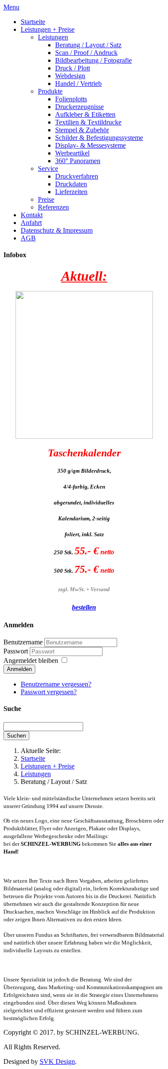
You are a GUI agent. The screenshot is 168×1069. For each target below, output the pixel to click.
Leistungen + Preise (48, 766)
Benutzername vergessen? (56, 684)
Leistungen (36, 773)
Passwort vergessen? (49, 691)
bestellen (84, 607)
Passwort (16, 651)
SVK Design (57, 1061)
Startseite (33, 758)
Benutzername (23, 642)
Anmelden (19, 669)
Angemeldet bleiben (30, 660)
